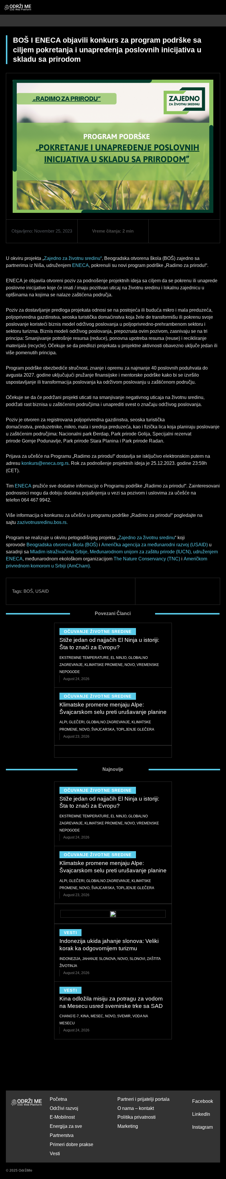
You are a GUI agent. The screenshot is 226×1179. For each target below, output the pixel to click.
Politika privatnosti (136, 1117)
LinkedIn (201, 1114)
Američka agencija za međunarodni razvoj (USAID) (154, 544)
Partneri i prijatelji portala (143, 1099)
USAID (42, 591)
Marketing (127, 1126)
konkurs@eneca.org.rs (45, 463)
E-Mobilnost (62, 1117)
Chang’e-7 (69, 1016)
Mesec (97, 1016)
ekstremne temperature (84, 658)
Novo (129, 665)
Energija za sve (66, 1126)
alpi (63, 722)
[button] (222, 21)
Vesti (70, 932)
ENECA (80, 265)
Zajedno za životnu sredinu (146, 537)
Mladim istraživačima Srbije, (59, 551)
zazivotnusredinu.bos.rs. (42, 522)
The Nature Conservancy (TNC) (147, 558)
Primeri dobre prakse (71, 1144)
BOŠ (28, 591)
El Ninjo (119, 658)
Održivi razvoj (64, 1108)
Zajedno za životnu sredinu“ (73, 258)
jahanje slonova (99, 959)
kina (85, 1016)
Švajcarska (102, 729)
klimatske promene (103, 665)
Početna (58, 1099)
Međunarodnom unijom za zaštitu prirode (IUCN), (141, 551)
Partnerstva (62, 1135)
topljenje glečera (135, 729)
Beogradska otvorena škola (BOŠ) (62, 544)
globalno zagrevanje (108, 722)
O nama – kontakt (135, 1108)
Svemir (124, 1016)
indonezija (69, 959)
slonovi (137, 959)
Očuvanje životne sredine (98, 631)
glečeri (76, 722)
